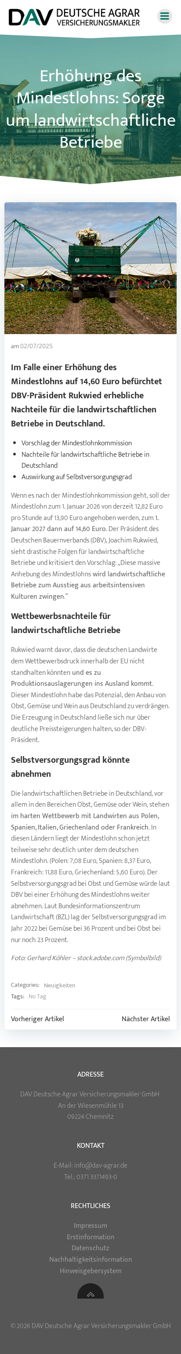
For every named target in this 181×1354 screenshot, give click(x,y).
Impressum (90, 1226)
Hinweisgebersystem (91, 1271)
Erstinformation (91, 1237)
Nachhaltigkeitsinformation (90, 1260)
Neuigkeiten (59, 985)
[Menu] (164, 16)
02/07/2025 (36, 346)
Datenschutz (90, 1248)
